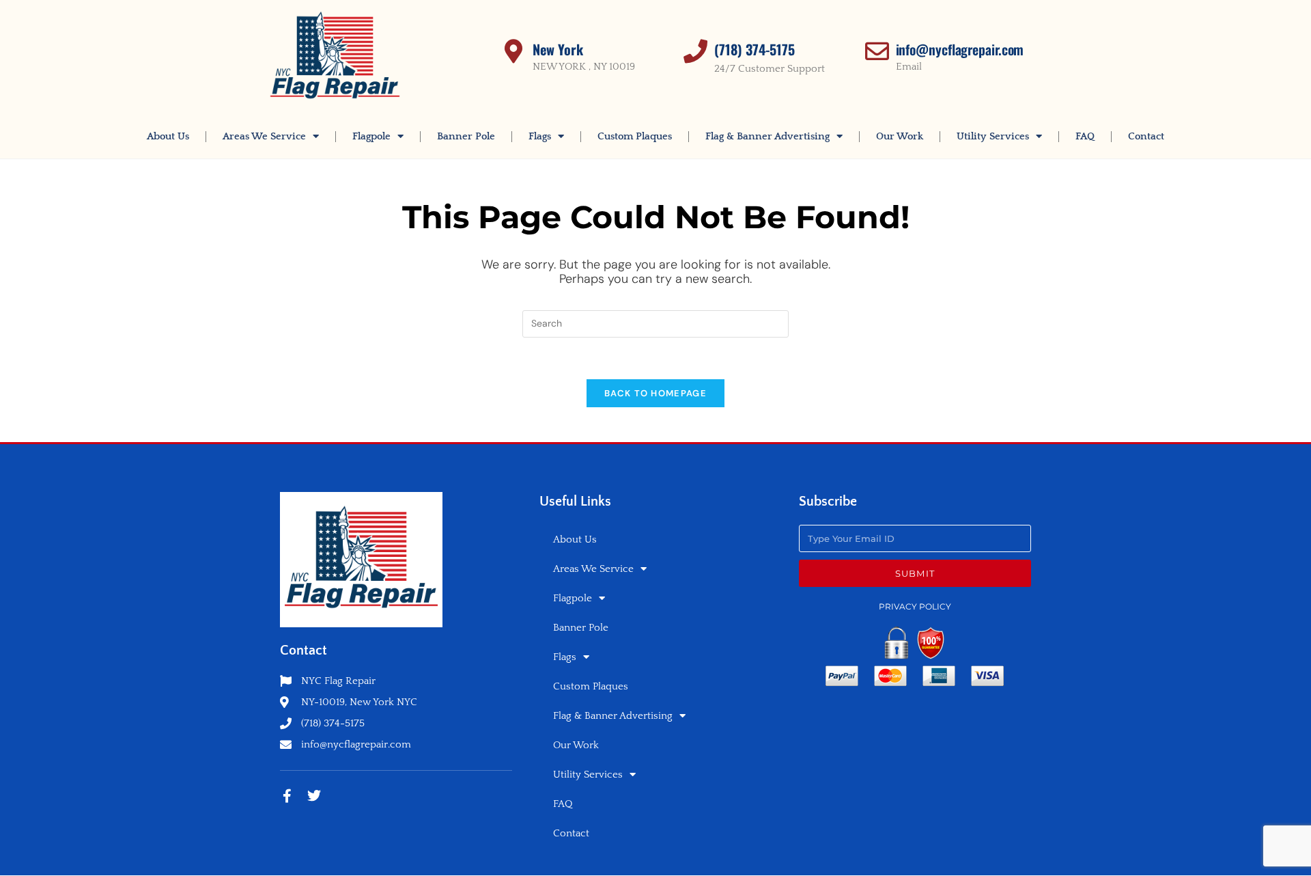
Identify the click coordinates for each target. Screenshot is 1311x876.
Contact (1146, 136)
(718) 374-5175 (754, 49)
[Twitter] (314, 796)
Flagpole (371, 136)
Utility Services (993, 136)
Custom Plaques (634, 136)
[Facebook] (287, 796)
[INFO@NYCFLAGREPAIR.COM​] (877, 51)
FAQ (1085, 136)
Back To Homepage (655, 393)
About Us (168, 136)
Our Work (899, 136)
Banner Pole (466, 136)
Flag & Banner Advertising (767, 136)
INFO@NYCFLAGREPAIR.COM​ (960, 49)
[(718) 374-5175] (695, 51)
